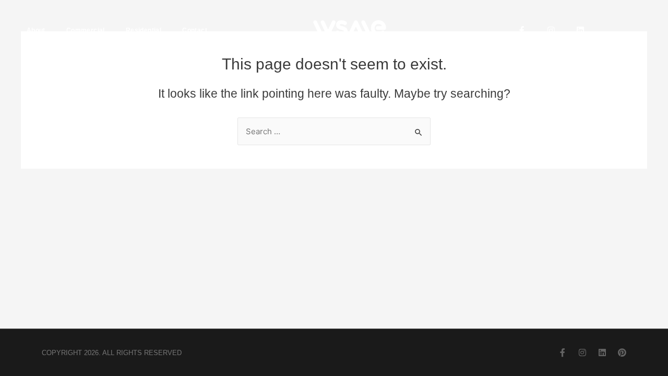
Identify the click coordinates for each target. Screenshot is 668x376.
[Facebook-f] (522, 30)
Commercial (85, 30)
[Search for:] (334, 131)
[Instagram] (551, 30)
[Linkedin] (580, 30)
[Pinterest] (622, 352)
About (36, 30)
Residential (143, 30)
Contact (194, 30)
